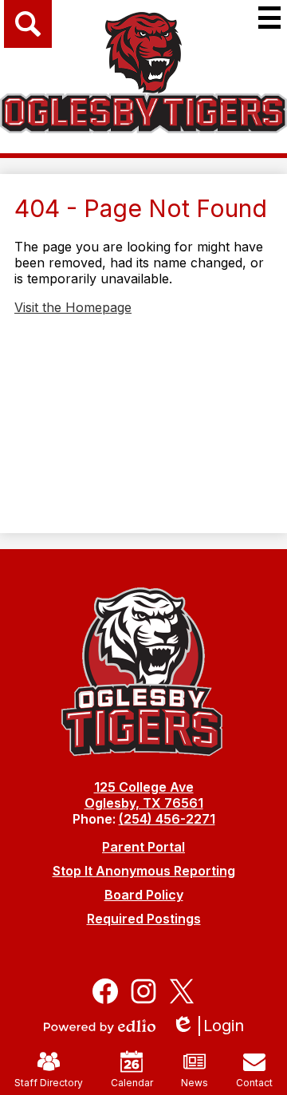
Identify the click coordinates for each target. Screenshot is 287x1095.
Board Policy (143, 895)
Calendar (132, 1083)
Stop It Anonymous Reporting (144, 871)
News (194, 1083)
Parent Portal (143, 847)
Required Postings (144, 919)
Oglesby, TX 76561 (144, 803)
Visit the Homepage (73, 307)
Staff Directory (48, 1083)
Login (213, 1026)
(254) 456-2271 (167, 819)
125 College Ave (144, 787)
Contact (254, 1083)
